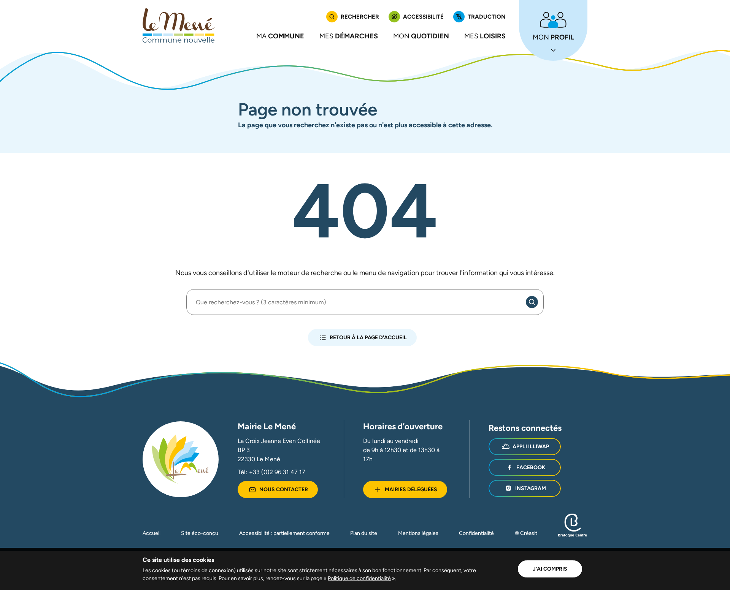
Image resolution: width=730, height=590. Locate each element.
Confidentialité (476, 533)
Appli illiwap (531, 446)
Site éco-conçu (199, 533)
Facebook (530, 467)
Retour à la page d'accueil (368, 337)
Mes (348, 36)
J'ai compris (550, 569)
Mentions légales (418, 533)
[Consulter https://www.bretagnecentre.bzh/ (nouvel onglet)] (572, 535)
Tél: (271, 472)
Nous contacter (283, 489)
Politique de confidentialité (359, 578)
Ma (280, 36)
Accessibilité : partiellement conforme (284, 533)
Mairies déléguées (411, 489)
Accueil (151, 533)
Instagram (530, 488)
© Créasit (526, 533)
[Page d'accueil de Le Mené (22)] (179, 25)
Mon (421, 36)
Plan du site (363, 533)
